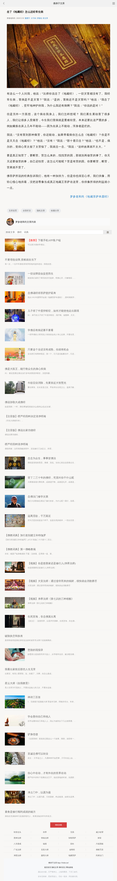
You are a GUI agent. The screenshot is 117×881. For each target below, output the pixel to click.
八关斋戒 (17, 844)
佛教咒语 (99, 850)
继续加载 (58, 825)
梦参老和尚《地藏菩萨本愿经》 (90, 196)
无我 (72, 832)
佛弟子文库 (59, 3)
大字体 (33, 18)
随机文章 (41, 211)
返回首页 (47, 867)
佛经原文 (62, 867)
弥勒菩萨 (72, 838)
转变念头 (17, 832)
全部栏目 (27, 211)
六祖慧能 (99, 844)
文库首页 (13, 211)
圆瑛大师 (45, 855)
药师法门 (99, 855)
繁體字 (27, 18)
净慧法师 (17, 855)
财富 (99, 838)
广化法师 (17, 850)
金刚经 (72, 850)
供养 (45, 832)
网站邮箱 (69, 867)
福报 (45, 844)
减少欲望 (99, 832)
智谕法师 (45, 838)
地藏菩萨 (72, 855)
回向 (72, 844)
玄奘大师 (45, 850)
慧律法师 (17, 838)
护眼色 (39, 18)
